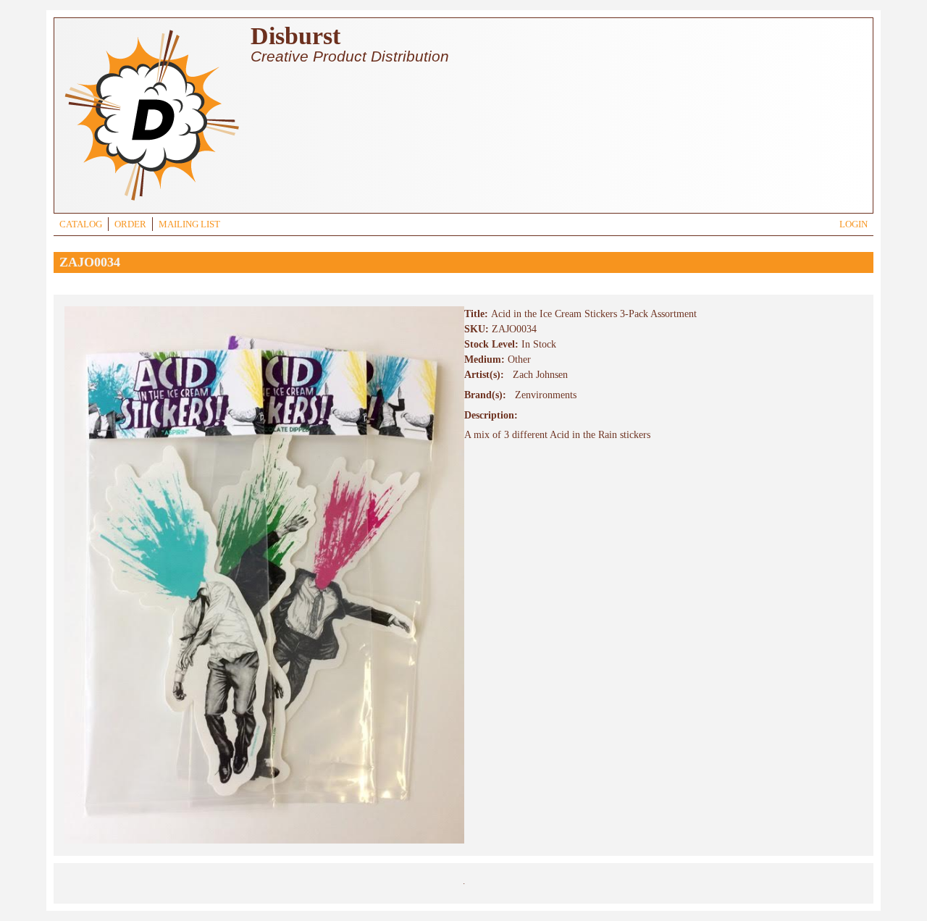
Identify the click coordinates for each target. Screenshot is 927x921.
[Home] (151, 202)
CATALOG (80, 224)
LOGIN (853, 224)
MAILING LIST (189, 224)
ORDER (130, 224)
